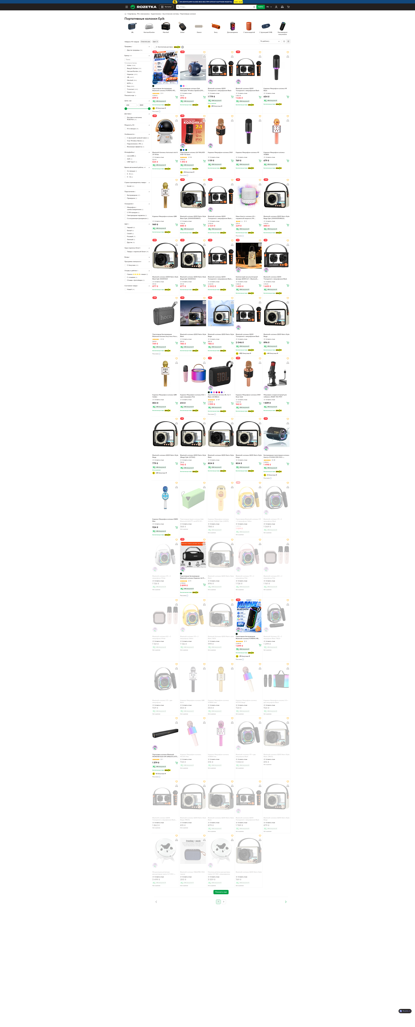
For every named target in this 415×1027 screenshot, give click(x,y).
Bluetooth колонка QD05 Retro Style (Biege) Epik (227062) (193, 456)
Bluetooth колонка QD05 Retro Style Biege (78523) (193, 819)
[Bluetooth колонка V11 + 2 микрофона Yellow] (193, 615)
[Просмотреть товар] (153, 86)
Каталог (168, 7)
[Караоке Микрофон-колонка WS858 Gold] (221, 679)
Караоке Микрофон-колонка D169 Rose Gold (248, 396)
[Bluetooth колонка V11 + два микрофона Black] (249, 733)
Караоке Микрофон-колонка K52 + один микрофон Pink (193, 396)
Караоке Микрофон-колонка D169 (220, 152)
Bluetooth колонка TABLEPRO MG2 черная (192, 873)
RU (268, 7)
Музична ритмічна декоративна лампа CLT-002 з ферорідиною (219, 873)
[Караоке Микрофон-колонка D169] (221, 131)
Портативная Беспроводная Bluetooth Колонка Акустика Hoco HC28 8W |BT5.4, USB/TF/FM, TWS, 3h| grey (164, 336)
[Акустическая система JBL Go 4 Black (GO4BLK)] (221, 373)
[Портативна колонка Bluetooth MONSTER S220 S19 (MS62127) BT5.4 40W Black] (165, 733)
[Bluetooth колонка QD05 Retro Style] (249, 851)
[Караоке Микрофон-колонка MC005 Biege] (249, 679)
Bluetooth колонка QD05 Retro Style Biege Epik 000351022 (193, 278)
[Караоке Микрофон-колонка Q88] (165, 195)
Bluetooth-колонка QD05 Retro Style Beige (221, 335)
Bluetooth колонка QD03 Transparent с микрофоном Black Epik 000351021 (219, 278)
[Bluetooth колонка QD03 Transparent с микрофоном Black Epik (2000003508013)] (221, 195)
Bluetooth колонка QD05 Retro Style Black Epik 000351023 (165, 278)
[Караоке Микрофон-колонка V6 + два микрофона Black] (277, 679)
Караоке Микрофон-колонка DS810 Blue (165, 520)
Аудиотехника (156, 14)
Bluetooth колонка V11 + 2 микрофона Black (273, 520)
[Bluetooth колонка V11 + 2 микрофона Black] (277, 498)
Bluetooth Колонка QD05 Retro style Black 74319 (221, 637)
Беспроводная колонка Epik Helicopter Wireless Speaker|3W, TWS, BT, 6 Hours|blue (191, 90)
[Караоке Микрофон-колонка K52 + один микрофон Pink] (193, 373)
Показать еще (129, 95)
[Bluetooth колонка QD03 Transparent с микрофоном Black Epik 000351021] (221, 256)
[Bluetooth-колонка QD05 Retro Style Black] (193, 313)
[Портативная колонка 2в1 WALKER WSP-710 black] (193, 131)
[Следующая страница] (286, 902)
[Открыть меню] (126, 7)
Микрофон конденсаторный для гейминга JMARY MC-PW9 (275, 396)
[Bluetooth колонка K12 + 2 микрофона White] (165, 615)
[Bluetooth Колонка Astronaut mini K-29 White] (165, 131)
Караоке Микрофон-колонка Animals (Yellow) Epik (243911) (218, 520)
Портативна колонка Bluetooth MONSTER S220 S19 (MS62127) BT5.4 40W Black (165, 756)
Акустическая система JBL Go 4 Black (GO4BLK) (219, 396)
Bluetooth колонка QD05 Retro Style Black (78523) (276, 755)
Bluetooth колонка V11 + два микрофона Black (246, 755)
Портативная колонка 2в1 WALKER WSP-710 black (192, 153)
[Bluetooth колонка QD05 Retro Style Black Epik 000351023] (165, 256)
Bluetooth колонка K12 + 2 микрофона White (161, 637)
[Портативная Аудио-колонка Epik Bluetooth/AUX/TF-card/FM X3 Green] (193, 498)
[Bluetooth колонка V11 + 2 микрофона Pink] (249, 555)
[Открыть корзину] (288, 7)
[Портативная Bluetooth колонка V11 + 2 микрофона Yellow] (249, 498)
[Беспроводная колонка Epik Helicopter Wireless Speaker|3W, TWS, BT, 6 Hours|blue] (193, 67)
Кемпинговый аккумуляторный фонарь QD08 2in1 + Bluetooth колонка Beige (247, 278)
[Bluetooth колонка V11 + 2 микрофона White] (165, 555)
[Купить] (176, 97)
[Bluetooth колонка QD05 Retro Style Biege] (277, 313)
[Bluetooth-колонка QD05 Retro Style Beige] (221, 313)
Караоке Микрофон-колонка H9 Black (275, 89)
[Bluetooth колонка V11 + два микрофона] (165, 679)
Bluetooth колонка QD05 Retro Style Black (221, 456)
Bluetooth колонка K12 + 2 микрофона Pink (273, 577)
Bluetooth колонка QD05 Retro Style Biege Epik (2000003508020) (276, 217)
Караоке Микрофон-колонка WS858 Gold (218, 701)
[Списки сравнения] (282, 7)
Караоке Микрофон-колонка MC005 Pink (190, 755)
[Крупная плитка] (284, 41)
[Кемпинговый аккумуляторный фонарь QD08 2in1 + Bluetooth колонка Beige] (249, 256)
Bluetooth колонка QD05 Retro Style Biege (276, 335)
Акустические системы (170, 14)
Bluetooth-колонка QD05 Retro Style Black (193, 335)
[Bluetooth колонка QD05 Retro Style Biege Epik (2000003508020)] (277, 195)
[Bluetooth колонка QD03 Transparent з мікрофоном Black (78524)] (165, 797)
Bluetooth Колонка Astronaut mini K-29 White (165, 153)
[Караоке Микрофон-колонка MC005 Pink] (193, 733)
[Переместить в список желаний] (176, 52)
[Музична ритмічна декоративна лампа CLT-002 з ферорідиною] (221, 851)
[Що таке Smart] (182, 47)
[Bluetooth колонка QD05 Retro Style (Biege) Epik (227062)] (193, 434)
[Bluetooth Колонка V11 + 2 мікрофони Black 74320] (277, 615)
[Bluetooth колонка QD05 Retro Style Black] (221, 434)
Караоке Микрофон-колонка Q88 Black (192, 701)
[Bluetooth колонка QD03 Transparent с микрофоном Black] (221, 67)
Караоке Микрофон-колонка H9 (247, 152)
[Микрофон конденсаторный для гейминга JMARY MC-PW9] (277, 373)
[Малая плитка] (288, 41)
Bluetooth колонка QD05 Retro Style (249, 872)
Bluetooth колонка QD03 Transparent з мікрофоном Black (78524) (163, 819)
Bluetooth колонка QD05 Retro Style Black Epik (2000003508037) (193, 217)
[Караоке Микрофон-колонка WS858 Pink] (221, 733)
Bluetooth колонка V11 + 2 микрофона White (161, 577)
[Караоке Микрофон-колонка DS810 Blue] (165, 498)
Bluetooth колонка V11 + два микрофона (162, 701)
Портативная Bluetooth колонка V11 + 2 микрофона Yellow (248, 520)
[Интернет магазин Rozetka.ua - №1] (143, 7)
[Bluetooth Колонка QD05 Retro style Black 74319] (221, 615)
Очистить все (145, 41)
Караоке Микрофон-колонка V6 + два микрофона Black (276, 701)
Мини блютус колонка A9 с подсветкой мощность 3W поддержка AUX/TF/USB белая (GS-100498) (248, 218)
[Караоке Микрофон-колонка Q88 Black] (193, 679)
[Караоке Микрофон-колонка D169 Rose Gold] (249, 373)
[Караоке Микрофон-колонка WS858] (277, 131)
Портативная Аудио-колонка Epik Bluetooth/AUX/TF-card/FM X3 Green (192, 520)
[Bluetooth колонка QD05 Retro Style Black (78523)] (277, 733)
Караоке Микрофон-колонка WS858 (274, 153)
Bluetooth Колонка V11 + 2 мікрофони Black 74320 (273, 637)
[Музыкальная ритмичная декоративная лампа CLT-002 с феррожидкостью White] (165, 851)
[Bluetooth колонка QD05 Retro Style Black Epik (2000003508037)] (193, 195)
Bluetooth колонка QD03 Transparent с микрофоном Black (219, 89)
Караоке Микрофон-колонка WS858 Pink (218, 755)
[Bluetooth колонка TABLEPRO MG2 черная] (193, 851)
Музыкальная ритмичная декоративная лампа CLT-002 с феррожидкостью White (163, 873)
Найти (260, 7)
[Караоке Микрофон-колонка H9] (249, 131)
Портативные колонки (188, 14)
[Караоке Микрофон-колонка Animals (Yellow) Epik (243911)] (221, 498)
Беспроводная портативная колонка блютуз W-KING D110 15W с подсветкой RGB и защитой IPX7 (276, 457)
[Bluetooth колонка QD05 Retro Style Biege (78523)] (193, 797)
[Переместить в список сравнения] (176, 56)
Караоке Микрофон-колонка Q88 (164, 216)
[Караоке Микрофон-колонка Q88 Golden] (165, 373)
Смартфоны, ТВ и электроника (139, 14)
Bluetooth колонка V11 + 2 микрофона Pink (245, 577)
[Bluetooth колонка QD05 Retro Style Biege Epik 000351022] (193, 256)
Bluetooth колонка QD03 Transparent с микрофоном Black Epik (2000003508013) (219, 218)
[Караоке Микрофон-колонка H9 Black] (277, 67)
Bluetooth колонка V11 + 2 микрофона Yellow (189, 637)
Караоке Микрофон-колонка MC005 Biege (246, 701)
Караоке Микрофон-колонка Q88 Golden (164, 396)
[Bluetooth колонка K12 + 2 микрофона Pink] (277, 555)
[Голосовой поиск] (254, 7)
